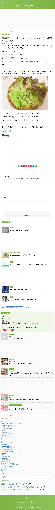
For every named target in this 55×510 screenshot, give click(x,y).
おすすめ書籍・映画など (7, 466)
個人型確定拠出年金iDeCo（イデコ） (11, 451)
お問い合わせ (30, 498)
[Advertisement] (27, 19)
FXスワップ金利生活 (7, 426)
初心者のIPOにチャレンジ (7, 437)
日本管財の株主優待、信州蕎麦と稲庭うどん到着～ (24, 399)
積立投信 (4, 453)
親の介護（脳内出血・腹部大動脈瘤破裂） (11, 464)
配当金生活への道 (5, 421)
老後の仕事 (4, 458)
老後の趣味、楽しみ (6, 456)
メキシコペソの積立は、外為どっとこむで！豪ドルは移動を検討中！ (17, 489)
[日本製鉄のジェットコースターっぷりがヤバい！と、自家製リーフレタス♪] (32, 166)
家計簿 (2, 438)
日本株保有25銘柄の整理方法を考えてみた (23, 255)
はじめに (24, 498)
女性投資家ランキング (8, 136)
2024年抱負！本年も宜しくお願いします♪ (22, 409)
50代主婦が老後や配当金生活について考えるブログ (27, 504)
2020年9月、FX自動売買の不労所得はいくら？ (12, 483)
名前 (5, 197)
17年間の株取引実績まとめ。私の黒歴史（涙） (24, 299)
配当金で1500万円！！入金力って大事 (14, 306)
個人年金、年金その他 (7, 449)
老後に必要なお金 (6, 446)
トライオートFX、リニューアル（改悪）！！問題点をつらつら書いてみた (19, 486)
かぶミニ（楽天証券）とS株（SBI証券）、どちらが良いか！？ (29, 264)
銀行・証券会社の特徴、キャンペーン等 (11, 423)
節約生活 (8, 171)
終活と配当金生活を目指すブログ (27, 6)
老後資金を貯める (5, 444)
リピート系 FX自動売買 (7, 428)
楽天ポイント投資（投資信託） (9, 447)
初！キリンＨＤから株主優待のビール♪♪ (21, 363)
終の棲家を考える (6, 459)
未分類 (2, 470)
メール (5, 203)
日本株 (4, 171)
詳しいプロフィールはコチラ (39, 324)
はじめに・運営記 (5, 467)
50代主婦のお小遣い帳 (6, 442)
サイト (5, 208)
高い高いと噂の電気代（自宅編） (20, 230)
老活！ (2, 454)
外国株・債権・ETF (6, 432)
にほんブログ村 (6, 131)
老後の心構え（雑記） (7, 461)
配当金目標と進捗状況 (7, 425)
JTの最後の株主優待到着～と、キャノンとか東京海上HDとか (20, 307)
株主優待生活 (4, 435)
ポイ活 (2, 441)
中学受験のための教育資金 (7, 463)
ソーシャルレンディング (7, 434)
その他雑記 (3, 469)
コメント (6, 181)
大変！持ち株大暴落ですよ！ (18, 289)
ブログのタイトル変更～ (16, 338)
